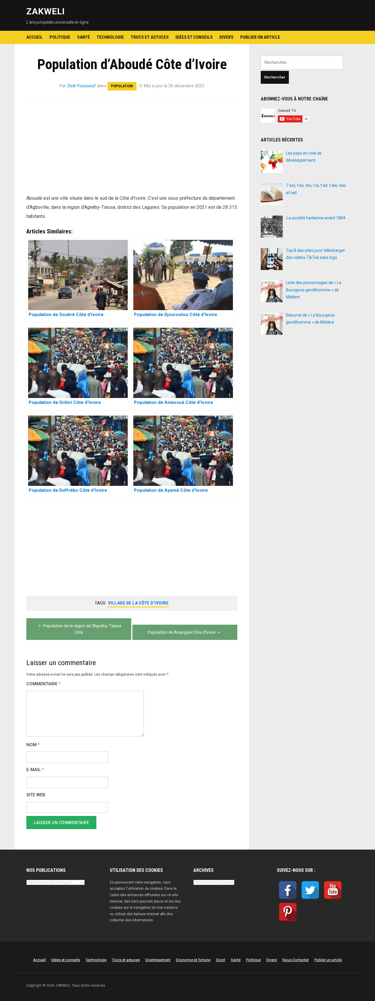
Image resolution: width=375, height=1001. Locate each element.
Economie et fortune (193, 960)
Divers (226, 37)
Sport (220, 960)
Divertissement (158, 960)
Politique (60, 37)
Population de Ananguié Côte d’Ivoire (182, 632)
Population (122, 86)
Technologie (110, 37)
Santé (83, 37)
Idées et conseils (194, 37)
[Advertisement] (132, 150)
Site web (35, 794)
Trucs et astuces (150, 37)
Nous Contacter (295, 960)
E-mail (35, 769)
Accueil (34, 37)
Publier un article (260, 37)
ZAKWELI (45, 11)
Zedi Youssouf (81, 85)
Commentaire (43, 683)
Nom (33, 744)
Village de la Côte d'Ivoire (138, 603)
